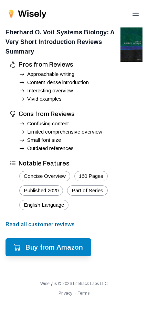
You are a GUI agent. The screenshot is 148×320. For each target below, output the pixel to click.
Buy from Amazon (54, 247)
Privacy (65, 293)
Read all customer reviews (40, 224)
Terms (83, 293)
